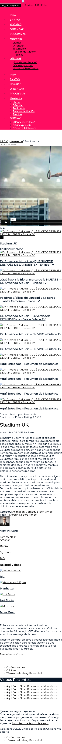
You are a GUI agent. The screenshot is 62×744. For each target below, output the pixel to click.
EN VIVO (15, 19)
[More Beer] (8, 606)
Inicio (13, 15)
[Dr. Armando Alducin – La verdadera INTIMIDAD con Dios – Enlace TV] (31, 309)
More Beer (7, 612)
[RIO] (10, 570)
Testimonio (19, 48)
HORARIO (15, 24)
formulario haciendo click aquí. (30, 723)
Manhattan (7, 588)
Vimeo (49, 511)
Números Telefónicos (25, 68)
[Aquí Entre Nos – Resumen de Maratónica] (31, 357)
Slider (40, 511)
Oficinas (11, 670)
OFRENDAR (17, 29)
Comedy (31, 511)
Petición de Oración (24, 51)
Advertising (13, 514)
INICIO (4, 141)
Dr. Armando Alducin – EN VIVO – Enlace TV (30, 334)
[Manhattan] (13, 582)
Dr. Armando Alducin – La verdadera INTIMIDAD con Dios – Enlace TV (25, 317)
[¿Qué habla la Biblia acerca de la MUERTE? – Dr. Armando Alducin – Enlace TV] (31, 273)
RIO (2, 576)
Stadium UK (8, 243)
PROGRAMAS (18, 34)
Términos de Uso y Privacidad (24, 673)
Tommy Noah (8, 536)
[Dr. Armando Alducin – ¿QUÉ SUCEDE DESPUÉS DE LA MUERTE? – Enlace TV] (31, 255)
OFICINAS (15, 58)
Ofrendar (18, 45)
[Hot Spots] (7, 594)
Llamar (17, 42)
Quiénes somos (15, 667)
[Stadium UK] (31, 234)
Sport (24, 514)
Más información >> (12, 654)
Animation (16, 141)
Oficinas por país (23, 65)
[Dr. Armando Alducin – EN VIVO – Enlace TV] (31, 328)
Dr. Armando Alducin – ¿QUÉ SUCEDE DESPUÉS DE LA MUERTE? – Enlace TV (27, 263)
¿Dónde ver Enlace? (25, 62)
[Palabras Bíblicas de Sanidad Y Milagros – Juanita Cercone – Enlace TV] (31, 291)
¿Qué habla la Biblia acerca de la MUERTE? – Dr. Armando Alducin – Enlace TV (31, 281)
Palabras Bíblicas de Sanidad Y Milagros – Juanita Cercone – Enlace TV (28, 299)
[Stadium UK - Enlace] (35, 5)
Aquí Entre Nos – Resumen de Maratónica (29, 363)
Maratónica (16, 38)
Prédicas (18, 54)
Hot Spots (7, 600)
